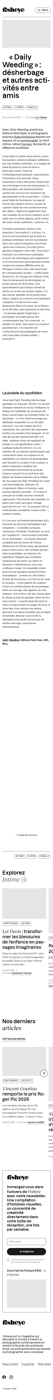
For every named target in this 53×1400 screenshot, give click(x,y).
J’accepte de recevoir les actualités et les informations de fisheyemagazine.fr (27, 1261)
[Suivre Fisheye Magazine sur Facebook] (4, 1377)
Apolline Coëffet (35, 1122)
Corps (19, 108)
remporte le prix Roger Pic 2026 (23, 1094)
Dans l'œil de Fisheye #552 (24, 1270)
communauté (29, 140)
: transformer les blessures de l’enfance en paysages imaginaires (23, 939)
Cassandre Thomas (21, 973)
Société (27, 1081)
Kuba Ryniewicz (24, 137)
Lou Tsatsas (41, 118)
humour (27, 144)
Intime (7, 108)
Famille (32, 108)
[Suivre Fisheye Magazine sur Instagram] (11, 1377)
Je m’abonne (27, 1251)
